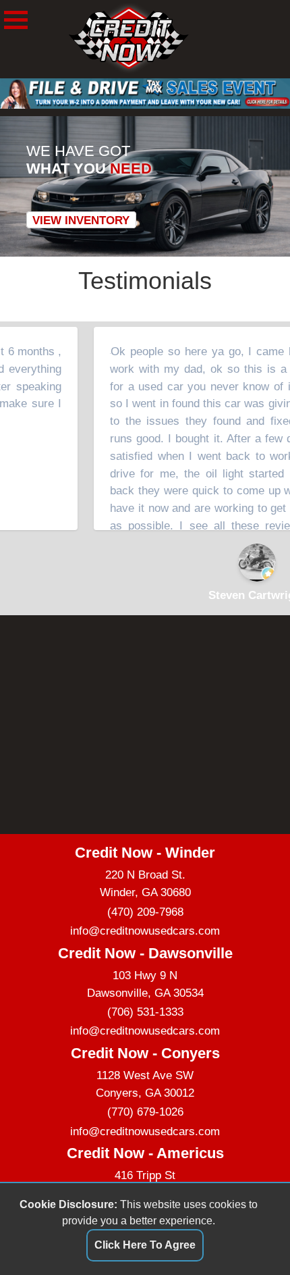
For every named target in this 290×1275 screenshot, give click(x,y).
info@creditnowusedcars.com (145, 930)
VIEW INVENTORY (80, 220)
